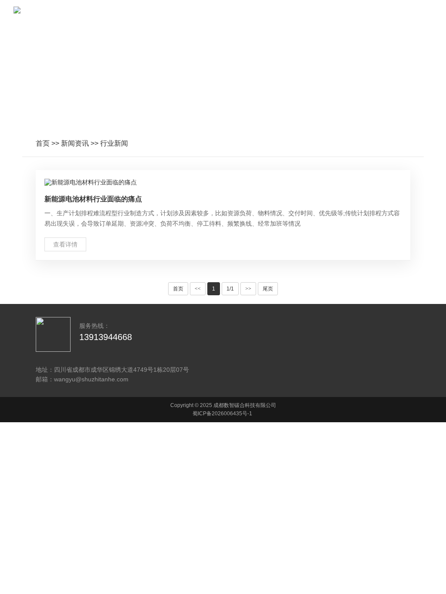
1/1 (230, 289)
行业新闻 (114, 143)
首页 (43, 143)
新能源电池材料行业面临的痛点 (93, 199)
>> (248, 289)
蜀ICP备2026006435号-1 (222, 413)
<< (198, 289)
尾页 (268, 289)
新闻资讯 (75, 143)
